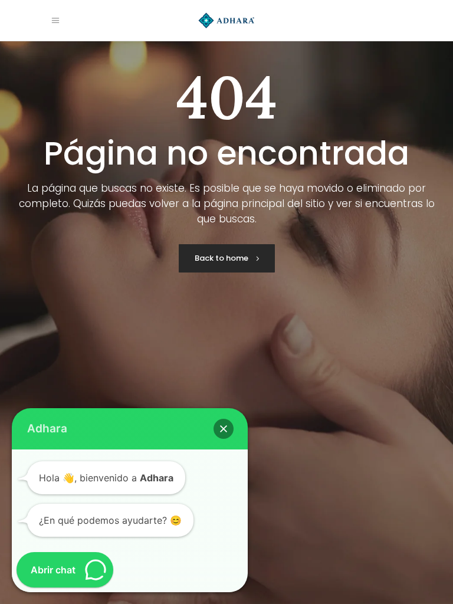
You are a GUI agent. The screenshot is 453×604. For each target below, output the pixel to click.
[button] (224, 429)
